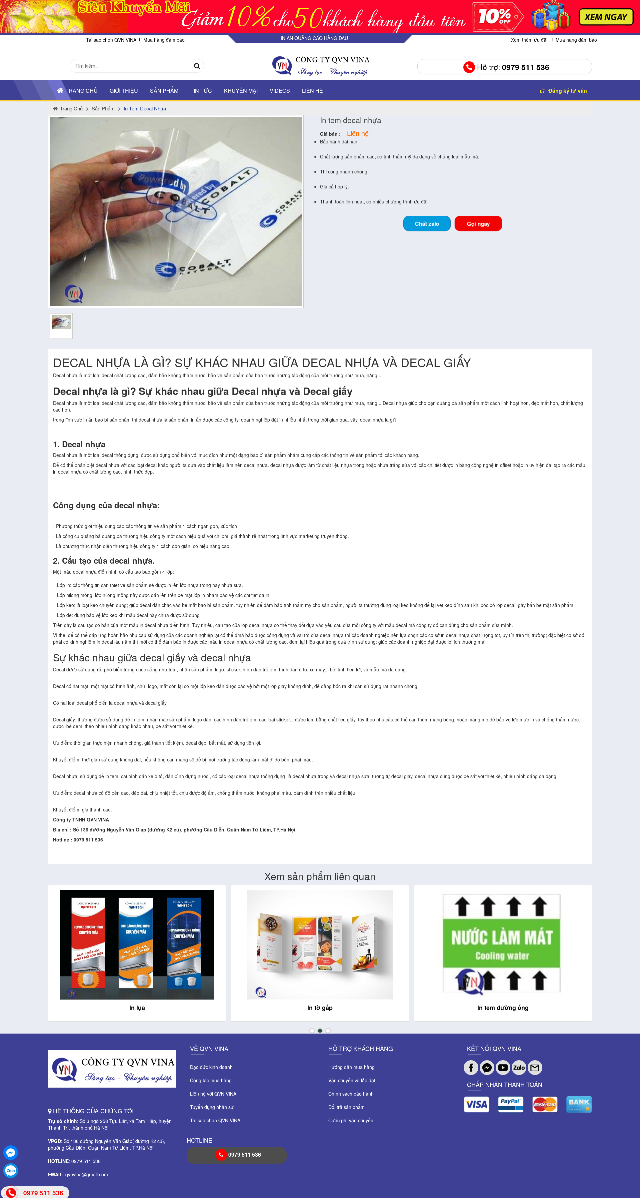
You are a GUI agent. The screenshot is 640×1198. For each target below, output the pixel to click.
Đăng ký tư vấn (567, 90)
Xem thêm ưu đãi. (530, 39)
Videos (280, 90)
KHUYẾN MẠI (241, 90)
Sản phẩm (164, 90)
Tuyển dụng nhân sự (212, 1107)
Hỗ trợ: (512, 66)
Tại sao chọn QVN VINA (111, 39)
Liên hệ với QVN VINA (213, 1093)
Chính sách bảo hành (351, 1093)
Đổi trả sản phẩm (346, 1107)
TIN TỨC (201, 90)
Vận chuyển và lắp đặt (351, 1080)
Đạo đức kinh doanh (211, 1067)
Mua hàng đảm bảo (164, 39)
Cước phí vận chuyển (350, 1120)
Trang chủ (81, 90)
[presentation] (60, 959)
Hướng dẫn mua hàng (351, 1067)
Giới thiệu (124, 90)
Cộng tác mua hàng (211, 1080)
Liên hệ (312, 90)
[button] (312, 1030)
